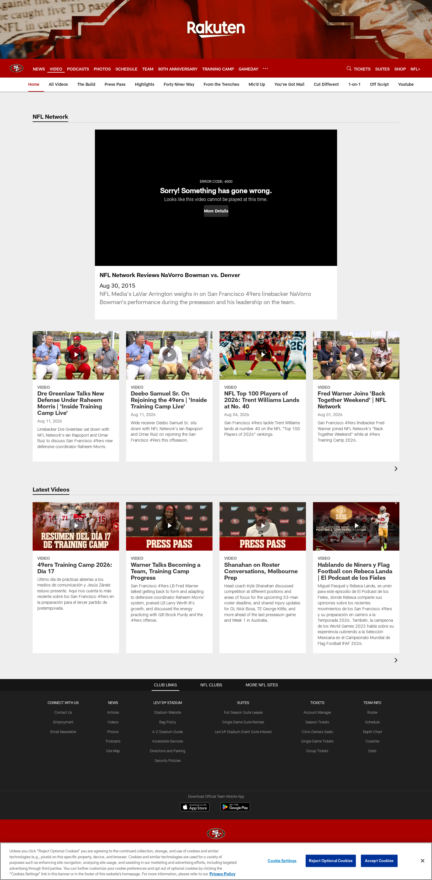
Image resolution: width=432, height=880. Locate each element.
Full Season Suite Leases (243, 712)
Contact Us (63, 712)
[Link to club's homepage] (16, 68)
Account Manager (317, 712)
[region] (216, 861)
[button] (216, 211)
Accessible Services (167, 741)
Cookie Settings (282, 860)
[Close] (422, 860)
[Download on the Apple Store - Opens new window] (195, 808)
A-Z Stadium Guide (167, 732)
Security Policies (168, 760)
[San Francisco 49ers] (216, 834)
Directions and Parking (167, 751)
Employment (63, 722)
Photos (113, 732)
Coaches (372, 741)
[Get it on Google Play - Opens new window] (235, 810)
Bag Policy (167, 722)
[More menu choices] (265, 68)
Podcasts (113, 741)
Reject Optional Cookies (331, 860)
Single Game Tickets (317, 741)
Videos (113, 722)
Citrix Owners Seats (317, 732)
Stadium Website (167, 712)
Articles (113, 712)
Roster (372, 712)
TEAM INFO (372, 702)
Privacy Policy (222, 873)
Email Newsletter (63, 732)
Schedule (372, 722)
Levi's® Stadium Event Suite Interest (243, 732)
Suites (243, 702)
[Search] (349, 68)
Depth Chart (372, 732)
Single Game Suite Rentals (243, 722)
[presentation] (397, 469)
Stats (372, 751)
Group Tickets (317, 751)
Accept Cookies (379, 860)
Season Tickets (317, 722)
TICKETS (317, 702)
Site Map (113, 751)
